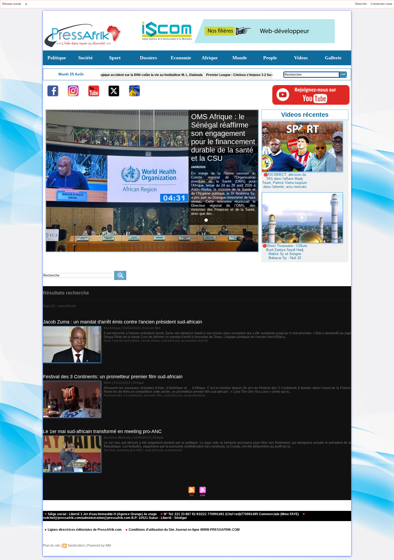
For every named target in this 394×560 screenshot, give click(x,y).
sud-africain (170, 341)
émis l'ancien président (121, 341)
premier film (153, 395)
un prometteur (195, 395)
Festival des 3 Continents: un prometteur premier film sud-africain (113, 376)
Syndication (76, 545)
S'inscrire (361, 3)
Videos (301, 57)
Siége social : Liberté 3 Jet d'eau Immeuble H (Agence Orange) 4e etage (102, 514)
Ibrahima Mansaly (117, 437)
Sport (115, 57)
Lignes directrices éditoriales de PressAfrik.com (84, 530)
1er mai (109, 450)
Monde (239, 57)
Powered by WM (99, 545)
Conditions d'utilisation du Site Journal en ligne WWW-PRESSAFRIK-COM (184, 530)
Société (85, 57)
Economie (181, 57)
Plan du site (51, 545)
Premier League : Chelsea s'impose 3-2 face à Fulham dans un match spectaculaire (241, 75)
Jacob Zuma (150, 341)
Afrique (210, 57)
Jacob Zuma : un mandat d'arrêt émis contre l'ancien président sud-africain (122, 322)
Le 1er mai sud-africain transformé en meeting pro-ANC (102, 431)
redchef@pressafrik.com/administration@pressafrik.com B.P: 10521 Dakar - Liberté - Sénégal (115, 518)
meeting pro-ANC (130, 450)
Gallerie (333, 57)
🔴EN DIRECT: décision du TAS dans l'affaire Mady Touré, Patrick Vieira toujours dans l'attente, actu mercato (284, 181)
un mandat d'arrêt (194, 341)
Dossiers (148, 57)
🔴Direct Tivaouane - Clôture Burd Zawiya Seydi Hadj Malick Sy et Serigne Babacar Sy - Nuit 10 (284, 252)
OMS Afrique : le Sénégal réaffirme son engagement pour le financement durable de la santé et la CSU (223, 137)
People (270, 57)
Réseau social (11, 3)
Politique (56, 57)
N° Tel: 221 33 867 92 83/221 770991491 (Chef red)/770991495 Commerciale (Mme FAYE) (231, 514)
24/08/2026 (198, 167)
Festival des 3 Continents (123, 395)
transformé (173, 450)
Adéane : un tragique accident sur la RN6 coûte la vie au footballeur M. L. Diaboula (112, 75)
